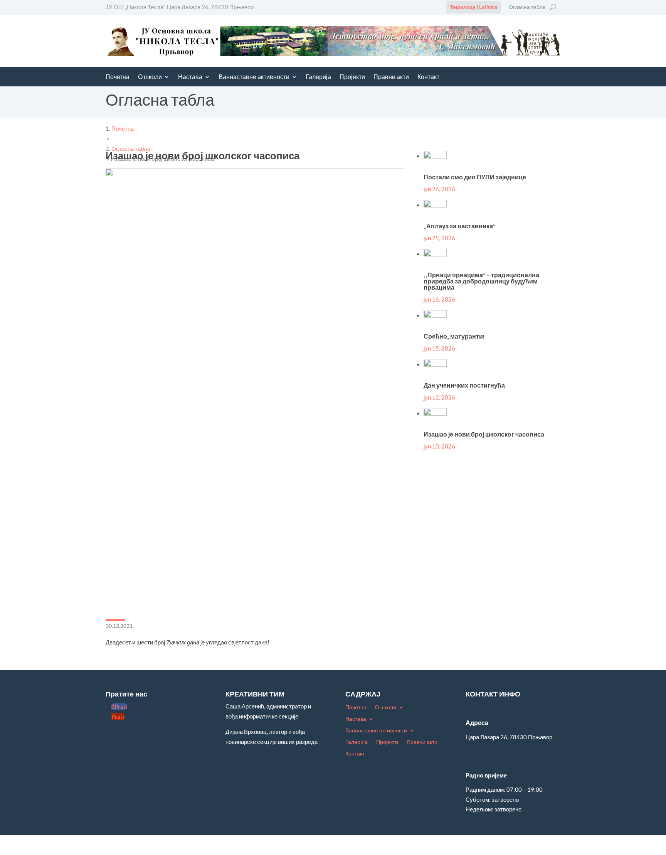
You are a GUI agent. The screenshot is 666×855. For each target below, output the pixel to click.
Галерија (318, 77)
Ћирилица (462, 7)
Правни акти (391, 77)
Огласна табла (527, 7)
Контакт (428, 77)
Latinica (488, 7)
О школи (150, 77)
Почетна (118, 77)
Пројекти (352, 77)
